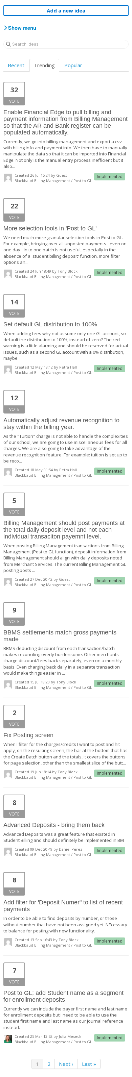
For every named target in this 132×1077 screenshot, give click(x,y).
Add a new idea (66, 10)
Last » (89, 1063)
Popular (73, 65)
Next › (66, 1063)
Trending (44, 65)
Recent (16, 65)
